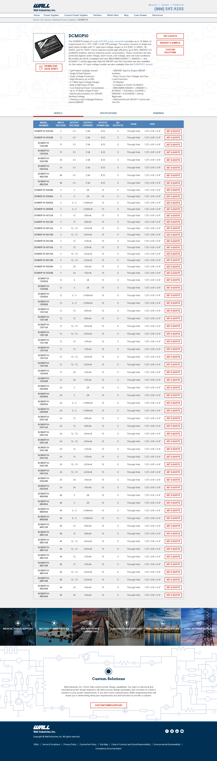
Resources (157, 15)
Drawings (158, 113)
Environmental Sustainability (167, 744)
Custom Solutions (170, 50)
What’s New (113, 15)
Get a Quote (170, 36)
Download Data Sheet (51, 67)
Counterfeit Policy (88, 744)
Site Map (104, 744)
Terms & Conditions (51, 744)
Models (58, 113)
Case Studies (140, 15)
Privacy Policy (70, 744)
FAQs (36, 744)
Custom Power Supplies (76, 15)
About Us (153, 5)
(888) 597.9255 (169, 9)
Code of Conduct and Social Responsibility (130, 744)
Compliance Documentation (108, 748)
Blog (126, 15)
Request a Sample (170, 43)
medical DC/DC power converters (109, 41)
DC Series (46, 19)
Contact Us (178, 5)
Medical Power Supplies (64, 19)
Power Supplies (51, 15)
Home (37, 15)
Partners (97, 15)
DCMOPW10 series (142, 64)
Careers (165, 5)
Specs (108, 113)
